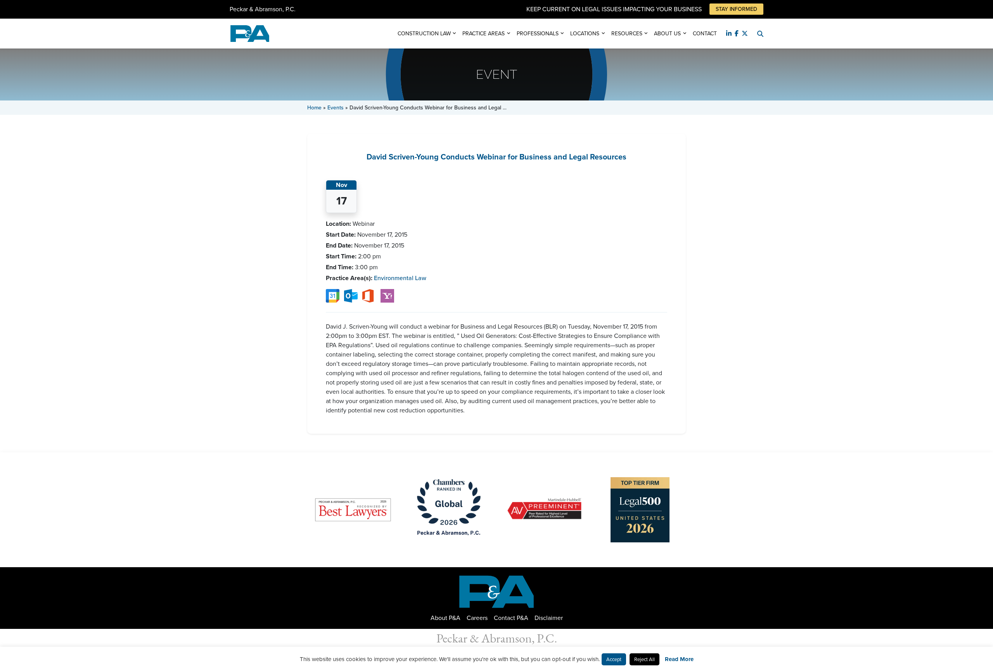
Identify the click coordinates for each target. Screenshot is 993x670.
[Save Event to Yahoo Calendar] (387, 295)
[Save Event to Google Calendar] (332, 295)
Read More (679, 659)
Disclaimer (549, 617)
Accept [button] (613, 659)
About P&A (445, 617)
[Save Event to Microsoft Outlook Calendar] (351, 295)
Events (335, 108)
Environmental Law (400, 278)
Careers (477, 617)
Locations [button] (584, 33)
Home (314, 108)
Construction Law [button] (424, 33)
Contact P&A (511, 617)
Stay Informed (736, 9)
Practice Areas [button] (483, 33)
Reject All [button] (644, 659)
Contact (705, 33)
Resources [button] (626, 33)
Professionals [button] (538, 33)
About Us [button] (667, 33)
